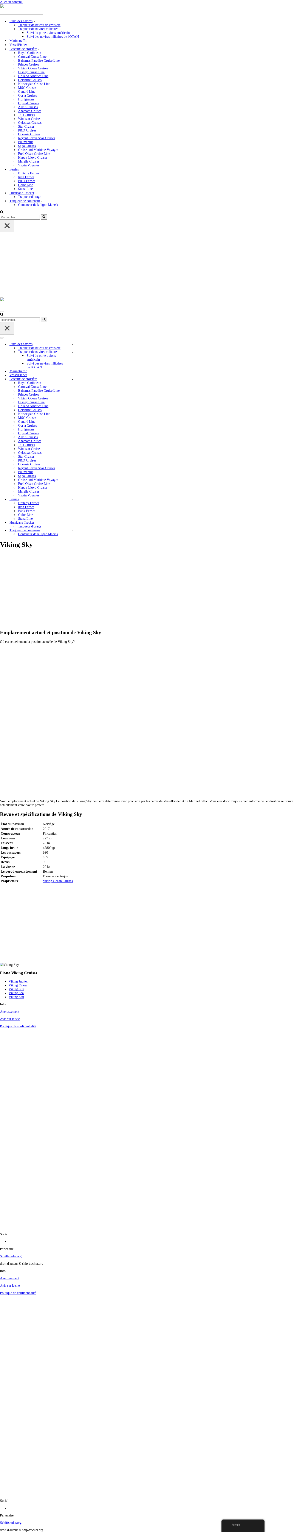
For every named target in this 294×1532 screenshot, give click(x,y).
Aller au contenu (11, 2)
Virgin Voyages (28, 165)
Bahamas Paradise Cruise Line (39, 60)
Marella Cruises (28, 161)
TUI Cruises (26, 115)
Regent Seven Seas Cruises (36, 138)
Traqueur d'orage (29, 197)
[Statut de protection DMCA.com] (147, 1227)
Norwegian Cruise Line (34, 84)
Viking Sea (16, 993)
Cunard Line (26, 91)
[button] (34, 21)
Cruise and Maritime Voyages (38, 150)
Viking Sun (16, 989)
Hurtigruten (26, 99)
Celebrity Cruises (30, 80)
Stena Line (25, 189)
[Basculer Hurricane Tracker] (72, 522)
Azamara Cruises (29, 111)
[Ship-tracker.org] (21, 13)
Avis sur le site (10, 1019)
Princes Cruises (28, 64)
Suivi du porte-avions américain (48, 32)
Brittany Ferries (28, 173)
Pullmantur (25, 142)
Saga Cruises (27, 146)
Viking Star (16, 997)
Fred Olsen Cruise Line (34, 153)
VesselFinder (18, 45)
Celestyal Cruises (30, 122)
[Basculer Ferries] (72, 499)
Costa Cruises (27, 95)
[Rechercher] (1, 212)
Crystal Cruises (28, 103)
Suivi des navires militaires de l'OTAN (53, 36)
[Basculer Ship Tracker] (72, 344)
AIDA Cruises (28, 107)
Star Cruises (26, 126)
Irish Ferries (26, 177)
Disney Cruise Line (31, 72)
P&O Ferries (26, 181)
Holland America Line (33, 76)
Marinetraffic (18, 40)
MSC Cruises (27, 87)
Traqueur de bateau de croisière (39, 25)
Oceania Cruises (29, 134)
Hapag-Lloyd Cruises (32, 157)
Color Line (25, 185)
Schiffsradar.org (11, 1256)
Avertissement (9, 1011)
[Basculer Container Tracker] (72, 530)
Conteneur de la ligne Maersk (38, 205)
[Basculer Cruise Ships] (72, 379)
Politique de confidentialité (18, 1026)
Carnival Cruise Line (32, 56)
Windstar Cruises (29, 118)
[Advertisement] (147, 265)
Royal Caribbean (29, 53)
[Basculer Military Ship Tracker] (72, 352)
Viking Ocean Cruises (33, 68)
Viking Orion (18, 985)
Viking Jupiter (18, 981)
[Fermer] (7, 226)
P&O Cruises (27, 130)
